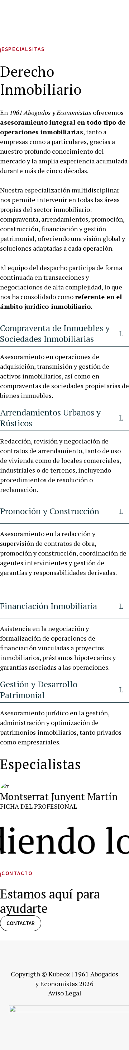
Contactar (20, 923)
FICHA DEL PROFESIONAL (38, 806)
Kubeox (59, 974)
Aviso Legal (64, 993)
